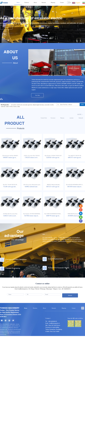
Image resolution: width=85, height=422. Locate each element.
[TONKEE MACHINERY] (4, 2)
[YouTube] (5, 320)
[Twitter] (13, 320)
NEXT (51, 38)
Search (82, 104)
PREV (34, 38)
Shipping (53, 2)
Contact (62, 2)
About (35, 2)
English (77, 3)
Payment (44, 2)
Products (27, 2)
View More (6, 27)
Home (18, 2)
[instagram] (9, 320)
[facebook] (1, 320)
